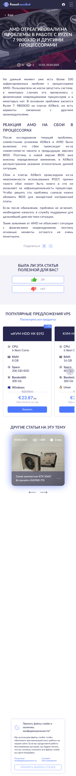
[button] (70, 371)
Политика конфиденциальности (25, 759)
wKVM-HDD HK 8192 (27, 334)
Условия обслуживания (49, 759)
